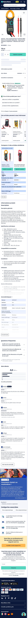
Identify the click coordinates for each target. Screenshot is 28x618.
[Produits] (2, 5)
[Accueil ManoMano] (7, 1)
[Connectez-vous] (21, 1)
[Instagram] (12, 598)
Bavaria (6, 111)
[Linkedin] (2, 598)
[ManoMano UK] (5, 614)
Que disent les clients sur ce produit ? (11, 102)
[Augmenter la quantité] (8, 54)
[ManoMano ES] (12, 614)
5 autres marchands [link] (13, 111)
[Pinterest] (9, 598)
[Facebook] (5, 598)
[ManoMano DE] (9, 614)
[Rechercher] (5, 5)
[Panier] (24, 1)
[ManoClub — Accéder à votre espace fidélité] (17, 1)
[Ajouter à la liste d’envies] (24, 34)
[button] (13, 87)
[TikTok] (15, 598)
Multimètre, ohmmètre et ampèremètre (10, 503)
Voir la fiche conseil (19, 498)
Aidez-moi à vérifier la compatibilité (10, 99)
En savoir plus (15, 575)
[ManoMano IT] (2, 614)
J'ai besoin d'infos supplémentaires (10, 105)
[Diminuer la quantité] (2, 54)
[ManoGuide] (24, 614)
